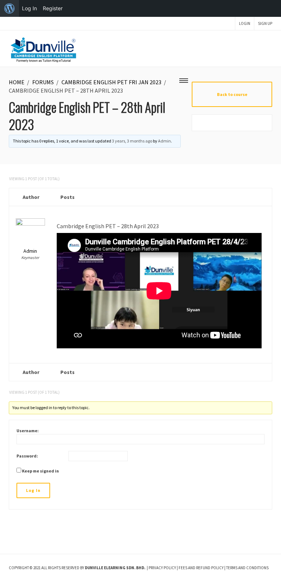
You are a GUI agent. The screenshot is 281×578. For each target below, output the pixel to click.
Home (17, 82)
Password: (27, 456)
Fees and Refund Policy (201, 567)
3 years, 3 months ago (132, 141)
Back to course (232, 94)
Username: (27, 430)
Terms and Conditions (247, 567)
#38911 (266, 215)
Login (244, 23)
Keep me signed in (40, 471)
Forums (43, 82)
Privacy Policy (162, 567)
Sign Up (265, 23)
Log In (33, 490)
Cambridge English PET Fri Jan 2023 (111, 82)
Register (53, 8)
